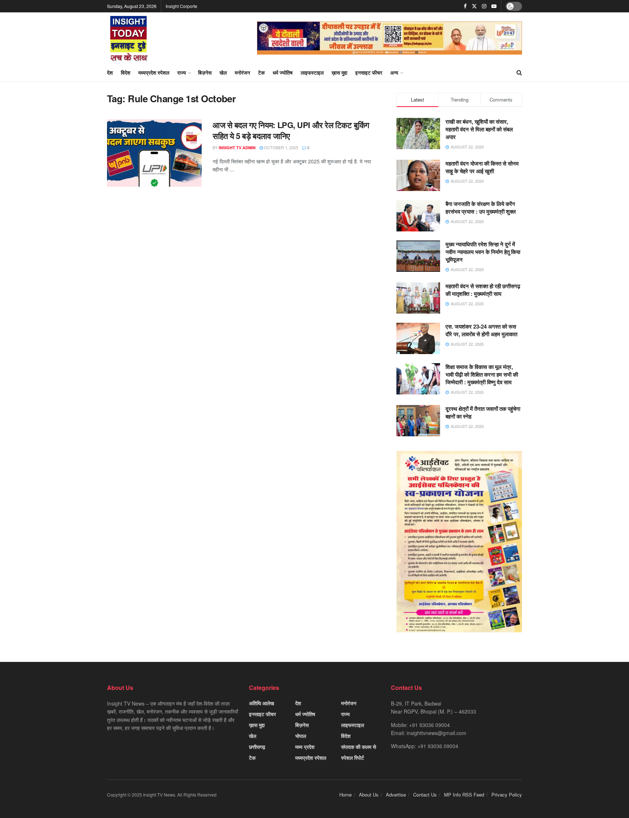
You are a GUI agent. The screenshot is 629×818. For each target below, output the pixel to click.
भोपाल (300, 735)
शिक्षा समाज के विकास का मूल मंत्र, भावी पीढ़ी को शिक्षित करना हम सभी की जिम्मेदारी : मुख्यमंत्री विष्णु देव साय (482, 374)
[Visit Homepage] (129, 37)
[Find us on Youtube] (494, 6)
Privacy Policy (506, 794)
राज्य (181, 72)
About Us (369, 794)
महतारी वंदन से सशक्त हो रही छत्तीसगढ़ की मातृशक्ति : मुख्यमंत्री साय (483, 290)
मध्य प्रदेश (304, 746)
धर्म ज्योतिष (283, 72)
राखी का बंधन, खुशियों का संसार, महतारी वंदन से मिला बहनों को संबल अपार (479, 129)
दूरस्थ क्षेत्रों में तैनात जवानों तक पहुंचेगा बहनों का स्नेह (483, 412)
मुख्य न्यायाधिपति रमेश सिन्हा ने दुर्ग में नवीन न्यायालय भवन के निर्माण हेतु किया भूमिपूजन (483, 251)
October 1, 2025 (280, 147)
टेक (261, 72)
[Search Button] (519, 72)
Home (345, 794)
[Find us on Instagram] (484, 6)
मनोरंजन (242, 72)
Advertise (396, 794)
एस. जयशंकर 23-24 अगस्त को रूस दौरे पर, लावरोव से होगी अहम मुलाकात (481, 330)
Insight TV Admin (237, 147)
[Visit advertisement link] (389, 38)
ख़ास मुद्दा (339, 72)
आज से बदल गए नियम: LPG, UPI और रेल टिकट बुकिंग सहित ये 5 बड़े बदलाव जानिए (291, 130)
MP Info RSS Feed (464, 794)
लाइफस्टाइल (312, 72)
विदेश (125, 72)
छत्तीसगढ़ (257, 746)
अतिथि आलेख (261, 703)
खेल (223, 72)
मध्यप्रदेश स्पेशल (153, 72)
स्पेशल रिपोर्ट (352, 757)
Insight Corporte (181, 6)
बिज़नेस (204, 72)
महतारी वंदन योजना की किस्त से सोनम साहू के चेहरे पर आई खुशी (482, 167)
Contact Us (425, 794)
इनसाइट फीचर (368, 72)
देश (110, 72)
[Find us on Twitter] (474, 6)
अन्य (394, 72)
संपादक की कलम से (358, 746)
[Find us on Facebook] (465, 6)
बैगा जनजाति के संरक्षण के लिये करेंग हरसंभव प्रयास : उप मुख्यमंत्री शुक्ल (481, 207)
